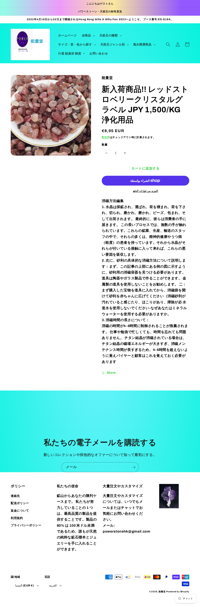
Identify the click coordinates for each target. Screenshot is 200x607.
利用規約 (17, 518)
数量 (104, 144)
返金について (20, 510)
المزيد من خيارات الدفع (145, 190)
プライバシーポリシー (26, 525)
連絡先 (15, 495)
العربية (53, 585)
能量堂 (162, 591)
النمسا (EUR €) (24, 585)
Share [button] (111, 372)
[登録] (133, 467)
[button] (88, 35)
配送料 (106, 137)
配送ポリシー (20, 503)
